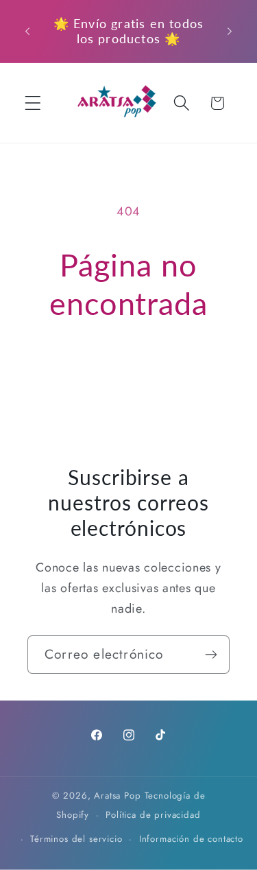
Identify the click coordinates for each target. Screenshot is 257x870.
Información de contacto (191, 838)
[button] (33, 103)
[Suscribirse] (211, 654)
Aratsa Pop (117, 795)
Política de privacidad (153, 814)
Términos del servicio (76, 838)
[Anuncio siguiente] (230, 31)
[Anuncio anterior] (27, 31)
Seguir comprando (128, 366)
